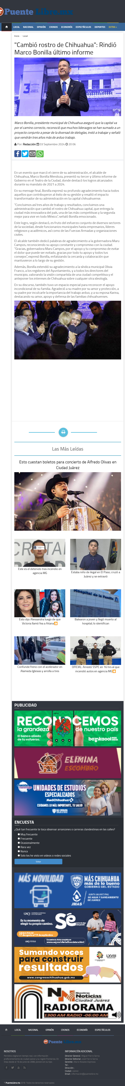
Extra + (113, 27)
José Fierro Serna (81, 1058)
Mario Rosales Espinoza (80, 1061)
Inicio (16, 35)
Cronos (53, 27)
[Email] (32, 153)
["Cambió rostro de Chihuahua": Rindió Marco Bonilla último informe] (17, 153)
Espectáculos (83, 27)
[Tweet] (25, 153)
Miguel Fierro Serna (82, 1055)
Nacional (28, 27)
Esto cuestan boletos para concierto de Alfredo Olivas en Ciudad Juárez (67, 465)
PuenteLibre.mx (13, 1082)
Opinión (41, 27)
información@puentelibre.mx (81, 1073)
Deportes (100, 27)
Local (16, 27)
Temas (6, 35)
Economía (66, 27)
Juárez (71, 1070)
